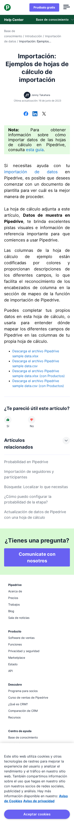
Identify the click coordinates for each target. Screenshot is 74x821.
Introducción (33, 36)
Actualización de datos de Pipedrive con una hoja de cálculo (35, 515)
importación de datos (31, 171)
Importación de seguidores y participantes (29, 474)
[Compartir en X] (44, 114)
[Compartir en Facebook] (25, 114)
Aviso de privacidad (38, 801)
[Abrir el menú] (66, 7)
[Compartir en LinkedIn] (34, 114)
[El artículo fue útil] (8, 419)
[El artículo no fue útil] (31, 419)
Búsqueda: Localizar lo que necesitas (36, 487)
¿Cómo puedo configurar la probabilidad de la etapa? (27, 499)
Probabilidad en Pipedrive (26, 462)
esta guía (35, 149)
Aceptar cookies (37, 814)
